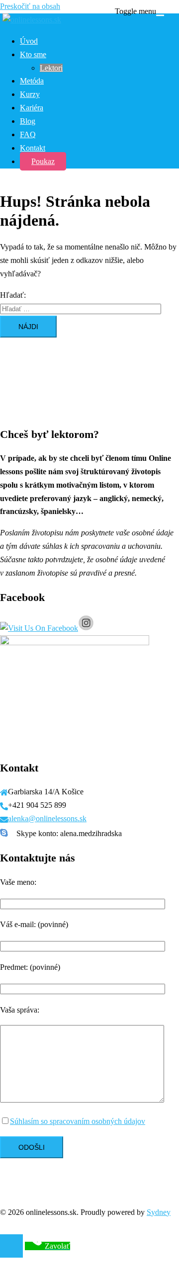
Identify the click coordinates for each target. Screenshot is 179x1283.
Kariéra (31, 107)
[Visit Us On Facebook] (39, 628)
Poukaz (43, 161)
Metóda (32, 81)
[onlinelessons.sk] (30, 19)
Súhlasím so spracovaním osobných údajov (77, 1121)
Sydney (159, 1212)
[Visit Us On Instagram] (86, 628)
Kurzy (30, 94)
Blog (27, 121)
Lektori (51, 68)
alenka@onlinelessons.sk (47, 818)
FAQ (28, 134)
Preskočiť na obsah (30, 6)
